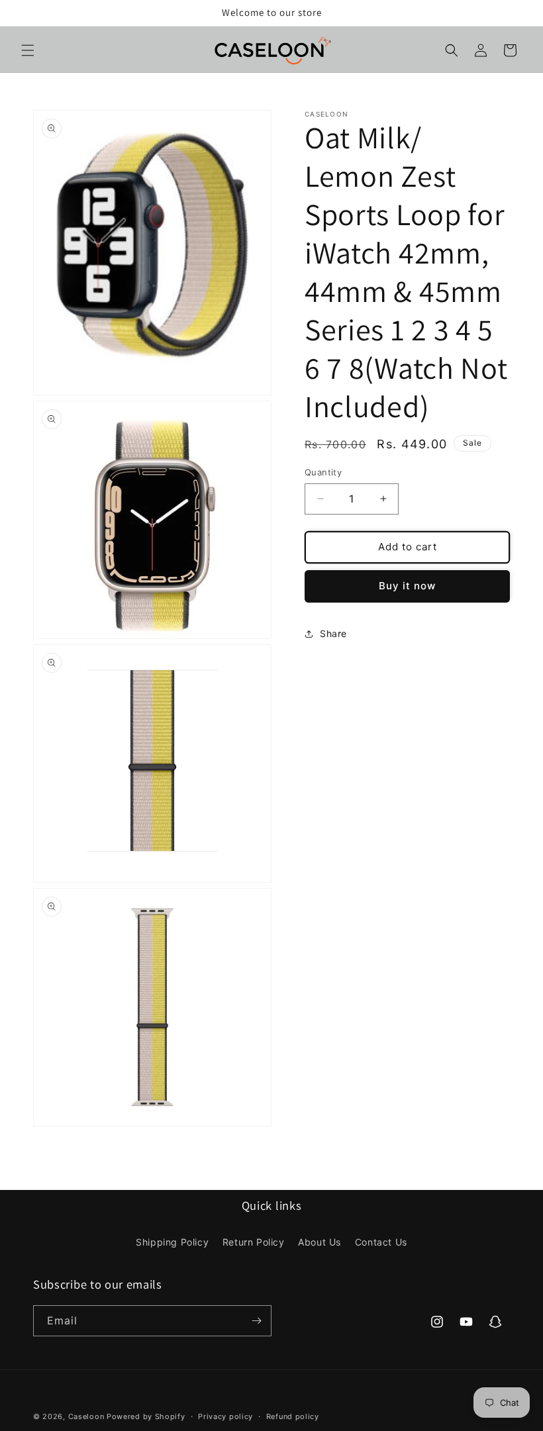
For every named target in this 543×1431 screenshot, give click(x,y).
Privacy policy (225, 1416)
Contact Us (381, 1242)
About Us (319, 1242)
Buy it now (407, 585)
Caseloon (86, 1416)
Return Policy (253, 1242)
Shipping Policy (172, 1242)
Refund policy (292, 1416)
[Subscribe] (256, 1320)
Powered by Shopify (146, 1416)
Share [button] (333, 633)
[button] (27, 50)
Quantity (323, 472)
